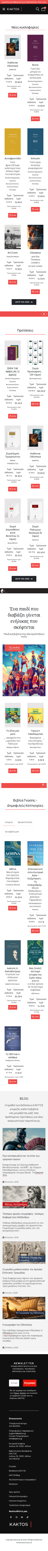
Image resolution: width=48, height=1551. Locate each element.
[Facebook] (11, 1517)
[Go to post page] (24, 1139)
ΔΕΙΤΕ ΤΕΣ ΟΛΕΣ (22, 302)
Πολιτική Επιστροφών (18, 1496)
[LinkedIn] (22, 1517)
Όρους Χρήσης (20, 1393)
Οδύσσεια (8, 1333)
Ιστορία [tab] (9, 822)
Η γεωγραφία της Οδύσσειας (17, 1324)
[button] (5, 9)
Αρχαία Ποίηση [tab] (25, 822)
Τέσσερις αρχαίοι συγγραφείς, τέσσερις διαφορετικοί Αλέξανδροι (23, 1215)
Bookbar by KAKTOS (17, 1470)
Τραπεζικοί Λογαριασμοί (19, 1505)
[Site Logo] (14, 9)
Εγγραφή (29, 1383)
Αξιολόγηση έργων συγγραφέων (22, 1479)
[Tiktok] (27, 1517)
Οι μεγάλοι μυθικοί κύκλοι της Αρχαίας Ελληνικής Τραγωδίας (22, 1271)
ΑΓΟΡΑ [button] (14, 95)
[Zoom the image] (24, 646)
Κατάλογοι (13, 1484)
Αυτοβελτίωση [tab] (12, 831)
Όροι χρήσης (14, 1492)
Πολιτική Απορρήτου (17, 1501)
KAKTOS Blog (14, 1475)
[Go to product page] (13, 47)
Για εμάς (12, 1466)
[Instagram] (16, 1517)
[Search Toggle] (38, 9)
